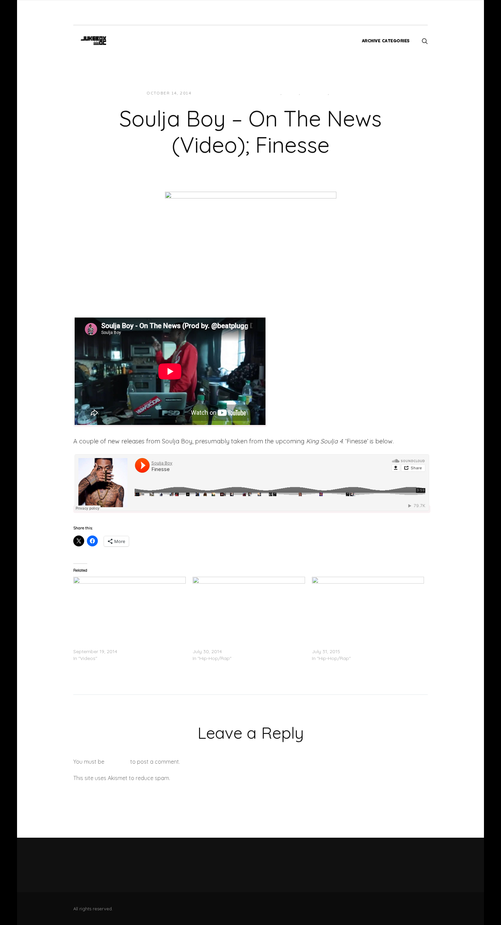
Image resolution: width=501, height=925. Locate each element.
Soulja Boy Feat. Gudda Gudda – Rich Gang (242, 645)
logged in (117, 761)
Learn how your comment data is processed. (227, 778)
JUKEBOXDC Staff (220, 93)
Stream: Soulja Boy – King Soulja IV (351, 645)
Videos (340, 93)
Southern (315, 93)
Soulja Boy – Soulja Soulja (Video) (111, 645)
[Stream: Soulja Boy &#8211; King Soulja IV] (368, 609)
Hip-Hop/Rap (264, 93)
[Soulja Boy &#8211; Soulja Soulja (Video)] (129, 609)
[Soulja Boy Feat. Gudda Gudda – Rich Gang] (249, 609)
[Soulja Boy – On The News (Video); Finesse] (250, 240)
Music (291, 93)
